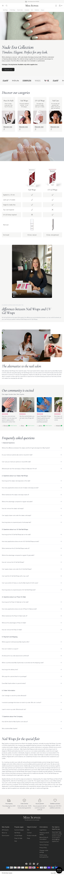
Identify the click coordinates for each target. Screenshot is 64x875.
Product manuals (31, 835)
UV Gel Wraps (12, 10)
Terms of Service (44, 845)
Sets (32, 10)
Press (28, 838)
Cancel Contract (44, 842)
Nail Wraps (5, 10)
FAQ (28, 830)
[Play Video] (32, 271)
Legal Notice (42, 830)
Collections (37, 10)
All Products (5, 830)
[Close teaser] (55, 866)
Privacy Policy (43, 847)
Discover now (8, 69)
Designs (42, 10)
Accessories (27, 10)
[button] (59, 870)
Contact (29, 832)
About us (4, 832)
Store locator (5, 835)
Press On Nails (20, 10)
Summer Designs (19, 830)
